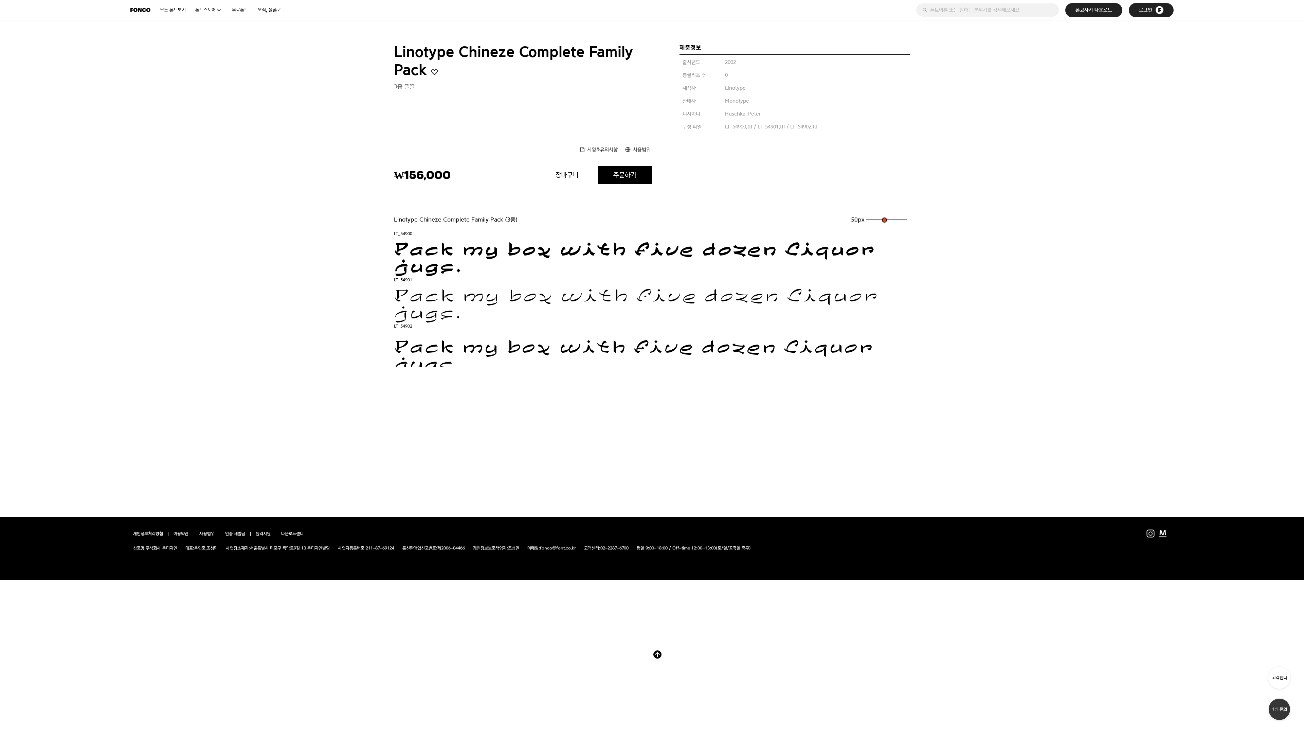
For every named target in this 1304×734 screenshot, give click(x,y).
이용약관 (181, 534)
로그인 (1145, 10)
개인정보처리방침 (148, 534)
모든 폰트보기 (173, 10)
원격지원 (263, 534)
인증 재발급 (235, 534)
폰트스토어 (205, 10)
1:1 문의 (1279, 709)
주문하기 (624, 175)
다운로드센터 (292, 534)
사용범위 (642, 149)
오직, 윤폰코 (269, 10)
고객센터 (1279, 677)
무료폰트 (240, 10)
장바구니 (567, 175)
